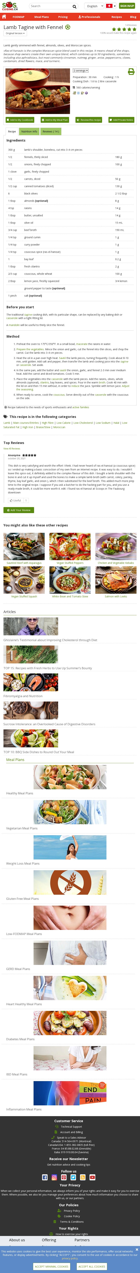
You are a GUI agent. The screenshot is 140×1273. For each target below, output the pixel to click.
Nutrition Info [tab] (29, 131)
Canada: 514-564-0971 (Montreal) (71, 1141)
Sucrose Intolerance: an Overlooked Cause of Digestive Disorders (49, 724)
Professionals (90, 17)
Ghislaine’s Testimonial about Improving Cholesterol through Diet (50, 640)
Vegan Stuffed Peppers (70, 563)
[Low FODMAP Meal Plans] (70, 916)
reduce (75, 386)
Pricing (63, 17)
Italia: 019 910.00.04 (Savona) (71, 1152)
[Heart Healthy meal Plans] (70, 986)
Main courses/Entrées (26, 422)
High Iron (28, 427)
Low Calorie (64, 422)
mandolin (14, 325)
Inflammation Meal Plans (24, 1109)
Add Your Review (20, 510)
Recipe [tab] (12, 131)
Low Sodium (103, 422)
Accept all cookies (92, 1266)
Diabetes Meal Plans (20, 1039)
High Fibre (48, 422)
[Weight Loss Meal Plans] (70, 845)
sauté (63, 370)
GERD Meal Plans (18, 969)
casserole (12, 318)
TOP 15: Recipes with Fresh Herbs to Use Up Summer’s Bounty (47, 668)
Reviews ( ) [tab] (51, 131)
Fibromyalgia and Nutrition (22, 696)
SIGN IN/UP (127, 6)
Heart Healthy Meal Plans (24, 1004)
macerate (82, 344)
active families (80, 407)
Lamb (7, 422)
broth (102, 382)
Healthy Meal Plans (19, 793)
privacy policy (70, 1258)
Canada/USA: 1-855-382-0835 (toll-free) (71, 1145)
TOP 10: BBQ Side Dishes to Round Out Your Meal (38, 752)
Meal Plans (41, 17)
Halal (116, 422)
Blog (133, 17)
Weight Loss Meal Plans (23, 863)
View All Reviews (11, 448)
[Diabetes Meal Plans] (70, 1021)
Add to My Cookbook (21, 119)
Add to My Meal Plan (56, 119)
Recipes (117, 17)
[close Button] (137, 1249)
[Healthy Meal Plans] (70, 777)
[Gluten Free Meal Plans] (70, 880)
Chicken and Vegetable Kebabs (116, 563)
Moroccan (59, 427)
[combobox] (15, 33)
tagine (28, 314)
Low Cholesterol (83, 422)
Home (4, 17)
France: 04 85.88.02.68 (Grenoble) (71, 1148)
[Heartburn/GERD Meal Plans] (70, 951)
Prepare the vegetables (30, 349)
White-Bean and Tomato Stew (70, 596)
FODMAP (18, 17)
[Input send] (74, 6)
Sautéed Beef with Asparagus (24, 563)
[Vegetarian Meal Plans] (70, 810)
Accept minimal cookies (51, 1266)
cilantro (44, 382)
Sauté (62, 358)
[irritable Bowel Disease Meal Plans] (70, 1056)
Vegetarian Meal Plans (22, 828)
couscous (59, 394)
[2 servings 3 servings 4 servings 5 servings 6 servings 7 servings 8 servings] (81, 70)
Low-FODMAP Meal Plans (24, 934)
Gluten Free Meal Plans (22, 899)
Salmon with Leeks (116, 596)
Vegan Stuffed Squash (24, 596)
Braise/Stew (43, 427)
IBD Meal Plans (16, 1074)
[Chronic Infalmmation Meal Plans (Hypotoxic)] (70, 1091)
